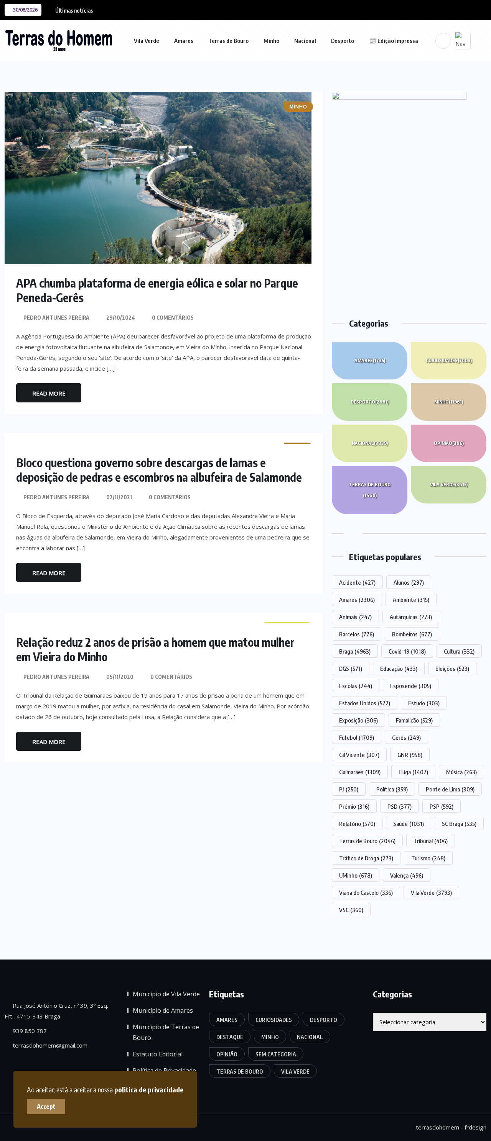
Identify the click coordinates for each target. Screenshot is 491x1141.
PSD (399, 806)
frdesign (475, 1127)
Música (461, 771)
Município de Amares (163, 1010)
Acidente (357, 582)
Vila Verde (146, 40)
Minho (271, 40)
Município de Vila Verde (166, 994)
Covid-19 (407, 651)
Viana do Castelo (366, 892)
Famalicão (414, 720)
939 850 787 (29, 1031)
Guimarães (360, 771)
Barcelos (356, 634)
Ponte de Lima (450, 789)
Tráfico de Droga (366, 858)
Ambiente (411, 599)
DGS (350, 668)
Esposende (410, 685)
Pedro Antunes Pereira (56, 317)
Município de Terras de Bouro (166, 1032)
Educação (398, 668)
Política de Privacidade (164, 1070)
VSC (351, 909)
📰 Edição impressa (393, 40)
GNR (409, 754)
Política (392, 789)
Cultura (459, 651)
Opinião (449, 443)
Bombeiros (412, 634)
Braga (355, 651)
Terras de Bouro (228, 40)
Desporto (342, 40)
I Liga (413, 771)
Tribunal (431, 840)
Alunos (409, 582)
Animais (355, 616)
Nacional (305, 40)
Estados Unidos (364, 703)
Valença (406, 875)
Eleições (452, 668)
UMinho (355, 875)
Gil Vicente (359, 754)
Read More (49, 393)
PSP (441, 806)
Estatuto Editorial (158, 1054)
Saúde (408, 823)
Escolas (355, 685)
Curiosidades (449, 360)
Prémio (354, 806)
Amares (183, 40)
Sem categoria (275, 1054)
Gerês (406, 737)
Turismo (428, 858)
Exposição (358, 720)
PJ (348, 789)
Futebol (356, 737)
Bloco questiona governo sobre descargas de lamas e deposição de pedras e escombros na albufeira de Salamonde (159, 469)
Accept (46, 1106)
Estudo (424, 703)
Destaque (229, 1037)
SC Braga (459, 823)
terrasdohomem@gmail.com (49, 1045)
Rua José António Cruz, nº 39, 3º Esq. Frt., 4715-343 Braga (56, 1011)
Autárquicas (411, 616)
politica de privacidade (148, 1089)
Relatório (357, 823)
